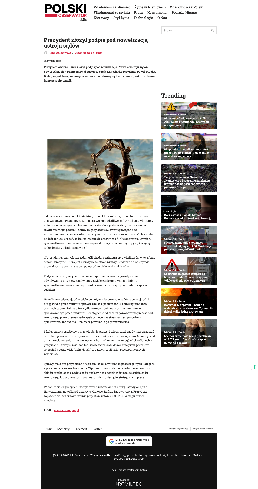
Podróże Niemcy (185, 12)
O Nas (162, 17)
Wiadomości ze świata (112, 12)
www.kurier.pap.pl (66, 410)
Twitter (97, 429)
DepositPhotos (138, 469)
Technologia (143, 17)
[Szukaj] (213, 30)
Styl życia (121, 17)
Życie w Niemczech (150, 7)
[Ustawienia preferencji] (254, 366)
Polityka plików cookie (202, 428)
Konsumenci (157, 12)
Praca (138, 12)
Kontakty (63, 429)
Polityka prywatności (178, 428)
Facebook (80, 429)
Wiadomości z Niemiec (112, 7)
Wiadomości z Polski (186, 7)
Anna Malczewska (60, 52)
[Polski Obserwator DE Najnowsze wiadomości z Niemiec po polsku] (66, 12)
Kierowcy (101, 17)
